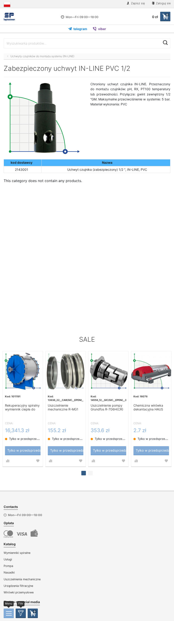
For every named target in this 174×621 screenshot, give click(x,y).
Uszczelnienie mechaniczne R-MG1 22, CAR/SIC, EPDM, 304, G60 (63, 407)
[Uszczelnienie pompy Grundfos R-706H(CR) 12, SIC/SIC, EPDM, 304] (108, 371)
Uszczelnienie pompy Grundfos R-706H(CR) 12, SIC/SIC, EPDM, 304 (108, 407)
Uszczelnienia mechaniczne (22, 579)
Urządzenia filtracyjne (18, 586)
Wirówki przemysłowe (19, 592)
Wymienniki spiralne (17, 553)
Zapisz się (137, 3)
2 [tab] (90, 473)
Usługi (8, 559)
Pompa (8, 566)
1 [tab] (83, 473)
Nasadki (9, 572)
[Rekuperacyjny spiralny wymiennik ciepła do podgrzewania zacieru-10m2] (23, 371)
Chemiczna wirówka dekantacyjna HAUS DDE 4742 (148, 407)
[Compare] (7, 460)
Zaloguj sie (163, 3)
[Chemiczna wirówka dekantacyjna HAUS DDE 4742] (151, 371)
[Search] (165, 42)
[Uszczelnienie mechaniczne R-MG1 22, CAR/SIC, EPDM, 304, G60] (66, 371)
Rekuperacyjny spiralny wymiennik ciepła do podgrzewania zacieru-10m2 (22, 407)
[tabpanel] (22, 409)
